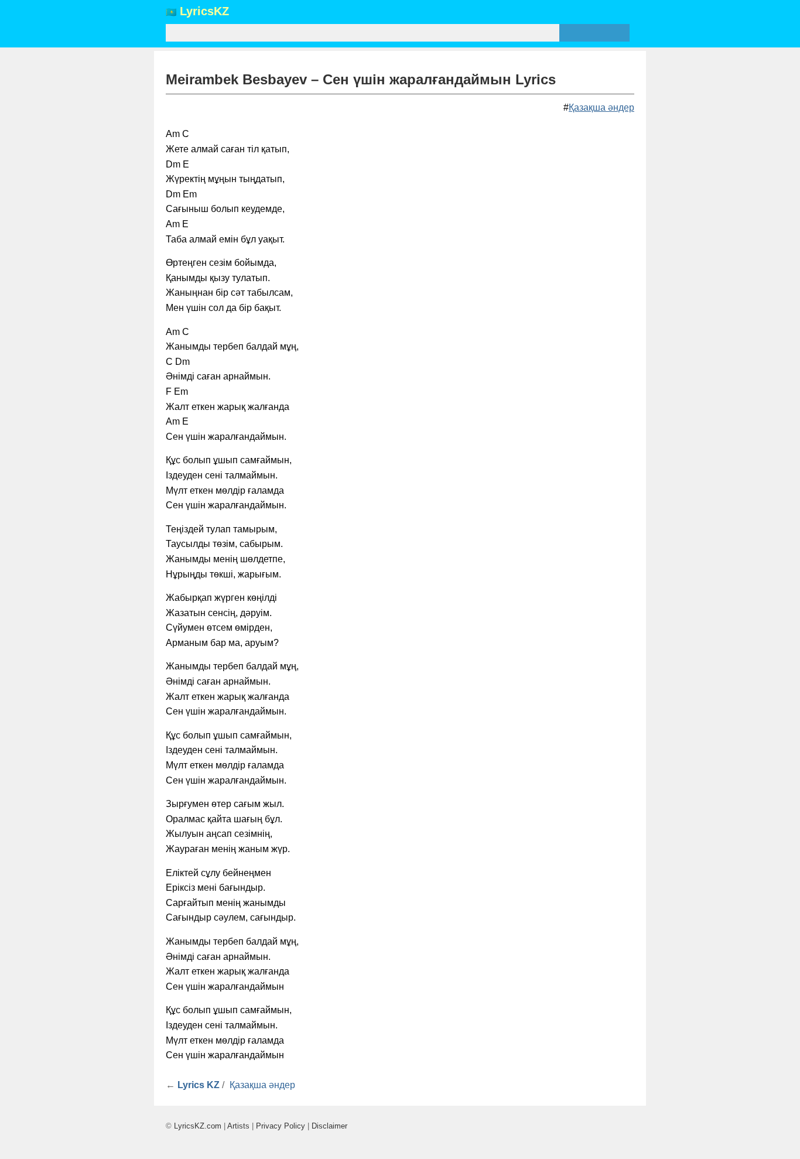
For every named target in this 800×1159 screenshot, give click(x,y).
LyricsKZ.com (197, 1126)
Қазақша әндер (601, 107)
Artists (238, 1126)
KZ (204, 12)
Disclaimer (329, 1126)
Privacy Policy (280, 1126)
